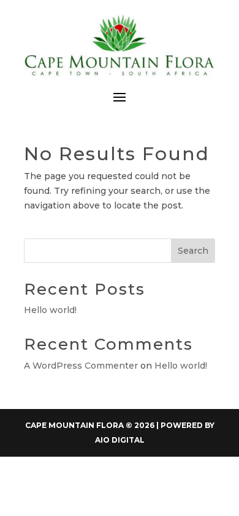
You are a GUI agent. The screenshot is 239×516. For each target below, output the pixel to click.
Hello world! (50, 309)
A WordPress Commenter (81, 365)
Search (193, 250)
